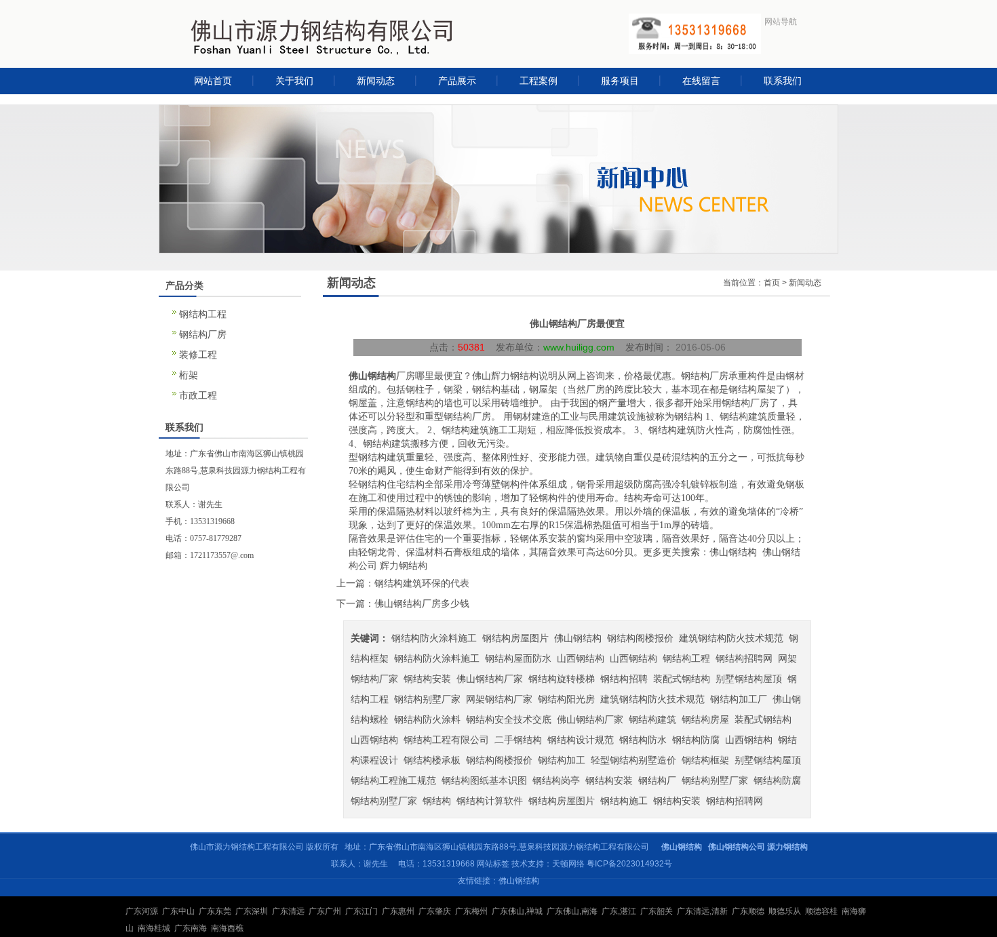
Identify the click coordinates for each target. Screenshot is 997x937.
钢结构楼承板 (432, 760)
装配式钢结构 (681, 678)
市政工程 (198, 395)
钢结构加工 (561, 760)
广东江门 (361, 911)
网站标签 (493, 864)
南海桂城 (154, 928)
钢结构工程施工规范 (393, 780)
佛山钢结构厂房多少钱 (421, 603)
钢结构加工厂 (738, 699)
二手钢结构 (518, 739)
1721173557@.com (222, 555)
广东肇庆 (434, 911)
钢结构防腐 (696, 739)
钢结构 (437, 800)
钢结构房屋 (705, 719)
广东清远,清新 (702, 911)
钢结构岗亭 (556, 780)
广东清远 (288, 911)
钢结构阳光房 (566, 699)
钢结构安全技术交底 (508, 719)
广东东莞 (215, 911)
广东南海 (190, 928)
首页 (772, 282)
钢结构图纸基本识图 (484, 780)
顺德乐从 (784, 911)
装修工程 (198, 354)
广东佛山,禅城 (517, 911)
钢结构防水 (643, 739)
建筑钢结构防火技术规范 (731, 638)
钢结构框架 (705, 760)
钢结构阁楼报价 (640, 638)
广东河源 (141, 911)
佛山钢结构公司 (736, 847)
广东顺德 (748, 911)
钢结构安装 (427, 678)
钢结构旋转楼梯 (561, 678)
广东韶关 (656, 911)
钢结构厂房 (203, 334)
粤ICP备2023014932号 (629, 864)
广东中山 (178, 911)
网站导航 (780, 21)
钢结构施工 (624, 800)
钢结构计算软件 (489, 800)
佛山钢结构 (372, 376)
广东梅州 (471, 911)
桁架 (188, 375)
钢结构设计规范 (580, 739)
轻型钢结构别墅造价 (633, 760)
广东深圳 (251, 911)
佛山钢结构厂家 (489, 678)
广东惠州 (398, 911)
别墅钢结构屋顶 (749, 678)
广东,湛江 (619, 911)
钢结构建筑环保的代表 (421, 583)
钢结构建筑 (652, 719)
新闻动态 (805, 282)
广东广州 (325, 911)
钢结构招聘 (624, 678)
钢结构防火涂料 (427, 719)
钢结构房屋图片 (515, 638)
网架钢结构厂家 (499, 699)
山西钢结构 (580, 658)
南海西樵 (227, 928)
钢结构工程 (203, 313)
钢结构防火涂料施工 (434, 638)
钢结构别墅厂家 (427, 699)
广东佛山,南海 (572, 911)
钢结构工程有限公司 (446, 739)
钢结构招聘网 (744, 658)
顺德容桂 (821, 911)
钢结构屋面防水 (518, 658)
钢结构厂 (657, 780)
